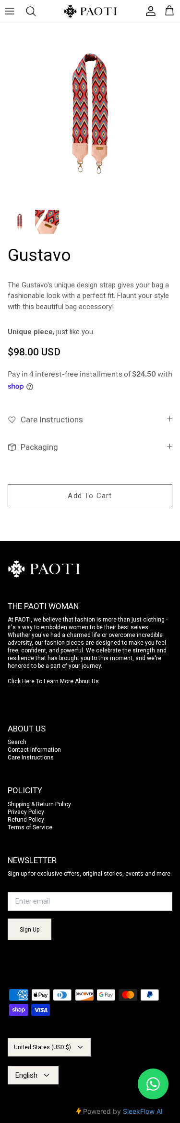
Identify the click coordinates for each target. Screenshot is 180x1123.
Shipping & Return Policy (39, 804)
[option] (90, 113)
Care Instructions (31, 757)
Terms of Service (30, 827)
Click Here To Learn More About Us (53, 681)
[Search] (35, 11)
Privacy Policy (26, 812)
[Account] (148, 11)
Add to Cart (90, 495)
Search (17, 742)
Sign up (29, 929)
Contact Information (34, 749)
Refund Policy (26, 819)
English (26, 1075)
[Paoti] (90, 11)
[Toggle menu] (14, 11)
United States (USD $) (42, 1047)
